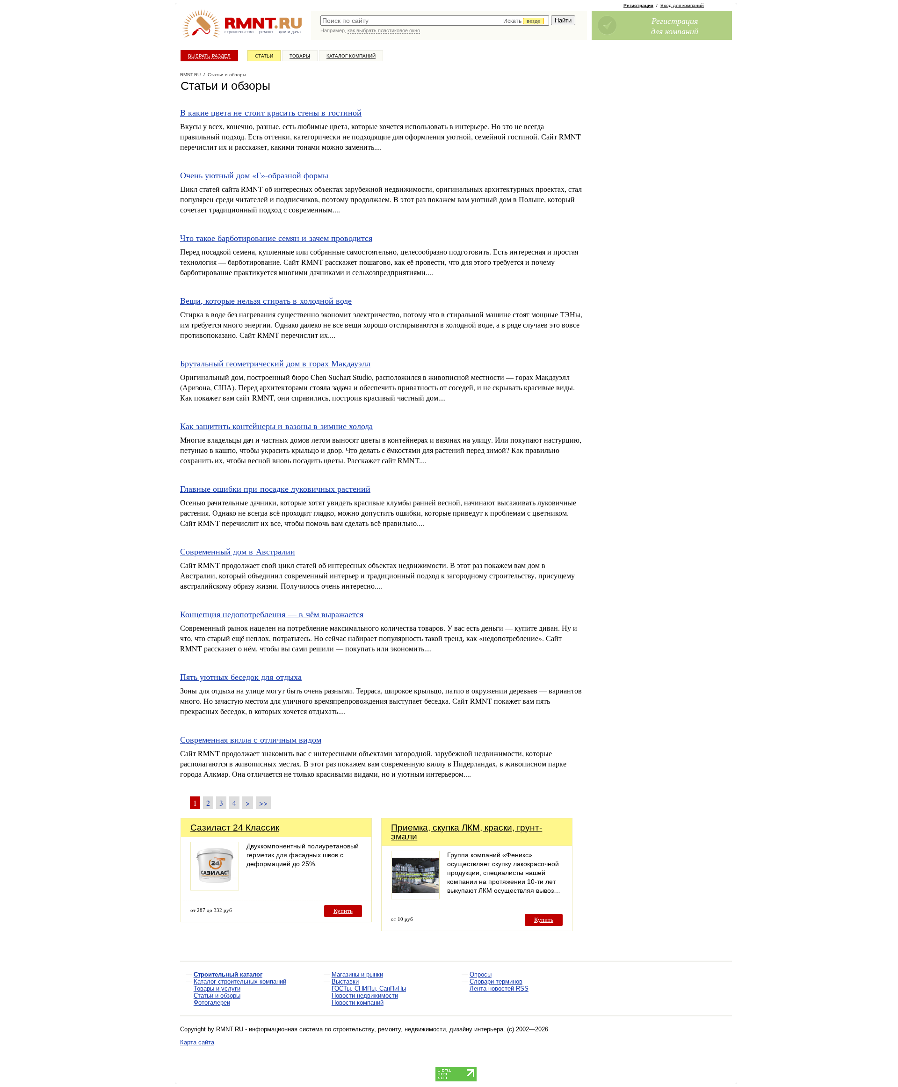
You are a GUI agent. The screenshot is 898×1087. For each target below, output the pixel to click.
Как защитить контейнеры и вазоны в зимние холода (276, 425)
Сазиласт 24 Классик (234, 827)
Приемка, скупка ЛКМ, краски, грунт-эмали (466, 832)
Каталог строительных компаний (240, 981)
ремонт (266, 31)
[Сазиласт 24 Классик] (215, 887)
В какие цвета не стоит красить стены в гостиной (271, 112)
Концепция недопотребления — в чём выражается (271, 614)
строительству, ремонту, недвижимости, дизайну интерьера (418, 1029)
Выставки (345, 981)
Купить (343, 910)
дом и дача (290, 31)
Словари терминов (496, 981)
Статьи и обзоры (217, 995)
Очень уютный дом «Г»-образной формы (254, 175)
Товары (300, 55)
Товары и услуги (217, 988)
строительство (238, 31)
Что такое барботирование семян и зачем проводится (276, 237)
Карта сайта (197, 1042)
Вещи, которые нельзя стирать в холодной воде (266, 300)
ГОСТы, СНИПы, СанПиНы (369, 988)
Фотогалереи (212, 1002)
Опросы (481, 974)
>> (263, 803)
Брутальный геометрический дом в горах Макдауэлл (275, 363)
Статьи (264, 55)
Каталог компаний (351, 55)
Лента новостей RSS (499, 988)
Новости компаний (358, 1002)
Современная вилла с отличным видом (250, 739)
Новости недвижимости (365, 995)
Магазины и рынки (357, 974)
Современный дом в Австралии (237, 551)
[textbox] (434, 20)
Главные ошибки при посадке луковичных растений (275, 488)
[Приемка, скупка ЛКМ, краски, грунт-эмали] (415, 896)
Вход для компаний (682, 5)
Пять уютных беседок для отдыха (241, 676)
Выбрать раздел (209, 55)
